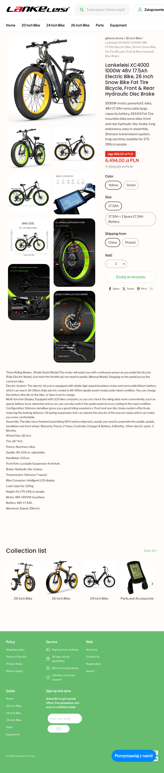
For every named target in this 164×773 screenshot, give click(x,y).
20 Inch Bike (31, 25)
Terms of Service (16, 656)
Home (10, 25)
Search (90, 671)
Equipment (118, 25)
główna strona (114, 38)
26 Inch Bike (80, 25)
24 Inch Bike (55, 25)
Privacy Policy (14, 663)
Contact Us (93, 656)
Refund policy (14, 671)
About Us (91, 649)
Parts (100, 25)
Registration (93, 663)
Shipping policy (15, 649)
